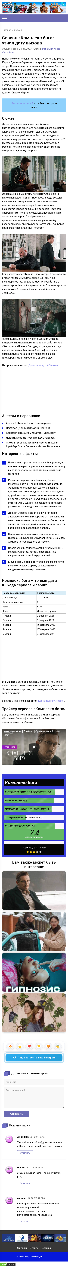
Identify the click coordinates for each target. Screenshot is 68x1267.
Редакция (46, 1248)
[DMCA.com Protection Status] (8, 1265)
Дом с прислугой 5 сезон (43, 365)
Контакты (22, 1248)
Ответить (25, 1153)
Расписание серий (22, 103)
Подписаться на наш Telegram (37, 1057)
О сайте (34, 1248)
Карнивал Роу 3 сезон (51, 700)
